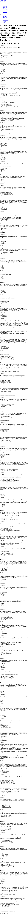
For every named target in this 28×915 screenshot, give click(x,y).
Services (4, 8)
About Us (5, 7)
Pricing (4, 10)
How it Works (5, 9)
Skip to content (3, 0)
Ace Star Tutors (3, 1)
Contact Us (5, 12)
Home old (5, 6)
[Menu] (0, 14)
